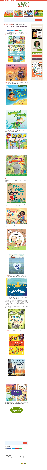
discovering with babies (9, 16)
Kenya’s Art (6, 225)
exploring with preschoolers (28, 16)
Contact (9, 0)
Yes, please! (38, 20)
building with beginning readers (38, 16)
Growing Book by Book (23, 5)
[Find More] (37, 53)
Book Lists (11, 24)
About (6, 0)
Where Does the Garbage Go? (11, 151)
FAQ (12, 0)
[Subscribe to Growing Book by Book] (37, 34)
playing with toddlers (18, 16)
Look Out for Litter (15, 106)
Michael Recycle (14, 130)
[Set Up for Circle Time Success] (37, 69)
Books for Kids (8, 24)
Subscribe (15, 0)
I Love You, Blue (7, 275)
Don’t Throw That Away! (21, 204)
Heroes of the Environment (8, 330)
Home (4, 0)
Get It (25, 442)
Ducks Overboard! (7, 297)
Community (18, 0)
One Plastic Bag (7, 82)
